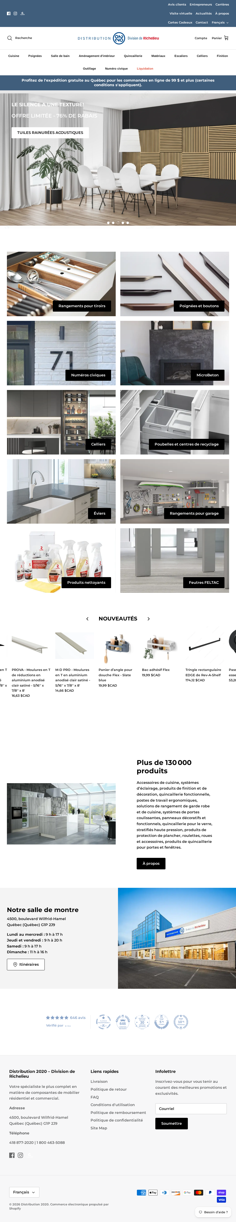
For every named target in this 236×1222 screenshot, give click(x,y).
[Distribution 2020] (22, 13)
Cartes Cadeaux (180, 22)
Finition (222, 56)
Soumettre (171, 1123)
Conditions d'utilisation (113, 1105)
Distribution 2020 (35, 1204)
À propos (222, 13)
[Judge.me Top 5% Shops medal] (161, 1022)
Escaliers (181, 56)
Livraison (99, 1081)
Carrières (222, 4)
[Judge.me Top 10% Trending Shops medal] (181, 1022)
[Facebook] (8, 13)
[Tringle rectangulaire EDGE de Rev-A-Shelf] (205, 645)
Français (218, 22)
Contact (202, 22)
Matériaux (158, 56)
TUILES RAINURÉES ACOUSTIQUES (50, 132)
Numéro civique (116, 68)
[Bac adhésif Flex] (161, 645)
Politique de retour (109, 1089)
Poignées (35, 56)
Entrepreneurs (201, 4)
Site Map (99, 1128)
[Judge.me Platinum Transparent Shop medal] (103, 1022)
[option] (118, 159)
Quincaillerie (133, 56)
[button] (108, 223)
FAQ (95, 1097)
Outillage (89, 68)
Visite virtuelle (181, 13)
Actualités (204, 13)
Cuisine (13, 56)
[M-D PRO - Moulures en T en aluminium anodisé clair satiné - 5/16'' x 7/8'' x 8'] (74, 645)
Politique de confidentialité (117, 1120)
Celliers (202, 56)
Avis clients (177, 4)
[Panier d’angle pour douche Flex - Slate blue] (118, 645)
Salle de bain (60, 56)
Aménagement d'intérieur (97, 56)
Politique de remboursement (118, 1112)
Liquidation (145, 68)
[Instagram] (15, 13)
